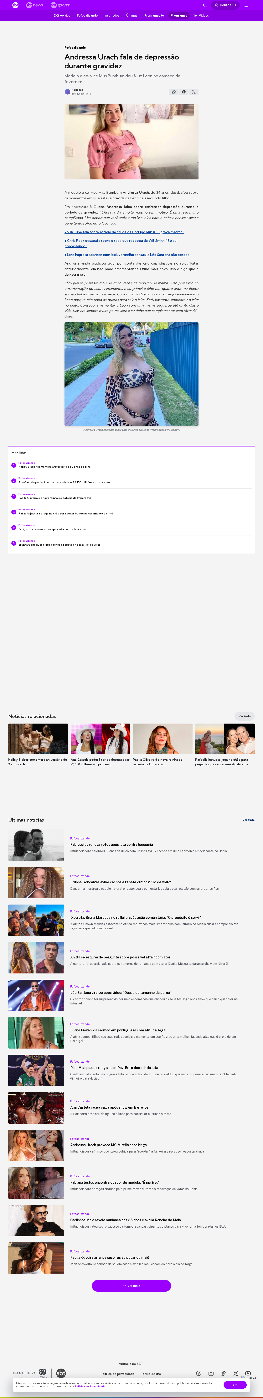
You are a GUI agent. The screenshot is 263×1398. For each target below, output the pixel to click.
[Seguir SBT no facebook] (199, 1373)
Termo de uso (151, 1374)
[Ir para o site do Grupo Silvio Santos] (32, 1373)
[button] (38, 750)
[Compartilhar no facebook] (183, 92)
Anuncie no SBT (131, 1364)
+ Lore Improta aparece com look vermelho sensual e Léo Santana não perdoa (126, 254)
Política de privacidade (118, 1374)
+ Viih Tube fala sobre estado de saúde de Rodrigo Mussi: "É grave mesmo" (124, 232)
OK (235, 1385)
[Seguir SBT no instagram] (211, 1373)
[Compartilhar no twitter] (194, 92)
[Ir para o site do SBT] (61, 1373)
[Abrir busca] (205, 5)
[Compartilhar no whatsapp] (173, 92)
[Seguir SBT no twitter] (236, 1373)
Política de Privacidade (90, 1386)
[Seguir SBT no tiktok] (223, 1373)
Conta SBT (228, 5)
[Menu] (246, 5)
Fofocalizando (75, 47)
